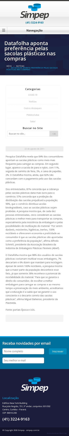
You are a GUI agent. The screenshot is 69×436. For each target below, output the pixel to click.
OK (54, 133)
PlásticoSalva (33, 114)
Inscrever (57, 351)
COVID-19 (32, 94)
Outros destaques (33, 108)
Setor (32, 121)
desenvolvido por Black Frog (57, 433)
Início (9, 66)
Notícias (20, 66)
